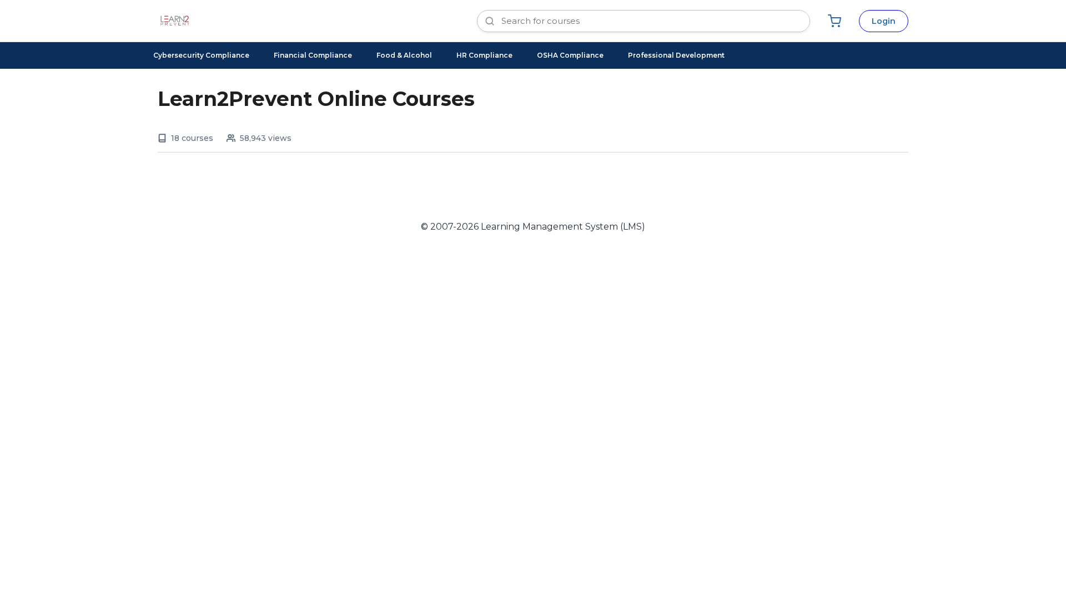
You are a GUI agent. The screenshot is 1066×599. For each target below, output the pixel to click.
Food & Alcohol (404, 55)
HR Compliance (484, 55)
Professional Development (676, 55)
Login (884, 21)
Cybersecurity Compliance (201, 55)
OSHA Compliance (570, 55)
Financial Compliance (313, 55)
